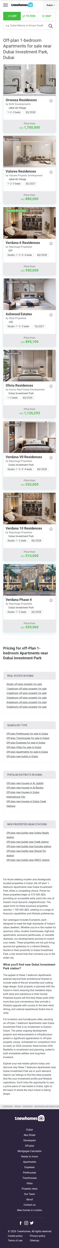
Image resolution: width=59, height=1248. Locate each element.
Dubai (50, 5)
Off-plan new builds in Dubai (22, 756)
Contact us (30, 1204)
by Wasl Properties (16, 318)
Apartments (29, 1161)
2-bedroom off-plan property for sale (26, 693)
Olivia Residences (19, 385)
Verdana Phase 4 (19, 600)
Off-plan (29, 1145)
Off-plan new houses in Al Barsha (24, 787)
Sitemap (34, 1240)
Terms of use (15, 1240)
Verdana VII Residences (24, 457)
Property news (29, 1188)
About (29, 1199)
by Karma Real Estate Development (25, 389)
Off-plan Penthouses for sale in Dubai (27, 733)
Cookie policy (15, 1235)
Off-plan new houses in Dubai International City (22, 794)
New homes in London (29, 1210)
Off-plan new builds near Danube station (28, 846)
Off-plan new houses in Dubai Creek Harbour (26, 804)
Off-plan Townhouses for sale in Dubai (27, 738)
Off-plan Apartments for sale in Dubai (27, 751)
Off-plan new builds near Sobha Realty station (27, 835)
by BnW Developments (18, 104)
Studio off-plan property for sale (24, 684)
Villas (29, 1183)
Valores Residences (21, 171)
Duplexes (29, 1167)
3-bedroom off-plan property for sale (26, 697)
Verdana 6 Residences (23, 243)
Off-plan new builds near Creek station (27, 841)
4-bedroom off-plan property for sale (26, 702)
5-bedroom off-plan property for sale (26, 706)
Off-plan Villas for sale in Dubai (23, 747)
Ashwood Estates (19, 314)
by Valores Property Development (24, 175)
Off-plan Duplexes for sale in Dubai (25, 742)
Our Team (29, 1194)
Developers (29, 1140)
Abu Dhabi (29, 1135)
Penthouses (29, 1172)
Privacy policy (37, 1235)
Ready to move (29, 1156)
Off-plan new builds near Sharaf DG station (26, 853)
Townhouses (29, 1177)
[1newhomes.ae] (30, 1118)
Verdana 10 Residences (24, 528)
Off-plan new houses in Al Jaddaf (25, 783)
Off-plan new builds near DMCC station (28, 860)
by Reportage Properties (19, 246)
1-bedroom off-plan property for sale (26, 688)
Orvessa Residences (21, 100)
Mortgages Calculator (30, 1151)
